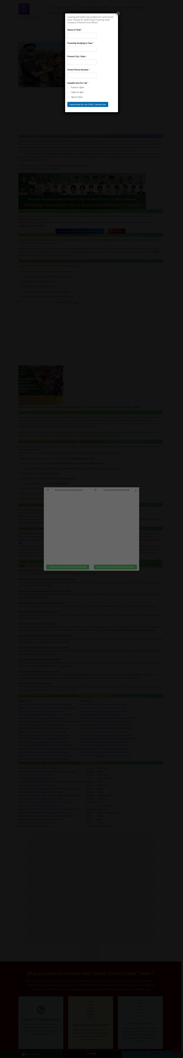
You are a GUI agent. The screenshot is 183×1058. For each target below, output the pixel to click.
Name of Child (74, 30)
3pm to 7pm (77, 97)
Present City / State (77, 56)
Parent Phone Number (78, 70)
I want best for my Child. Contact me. (87, 104)
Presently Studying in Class (80, 43)
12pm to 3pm (77, 92)
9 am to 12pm (77, 87)
